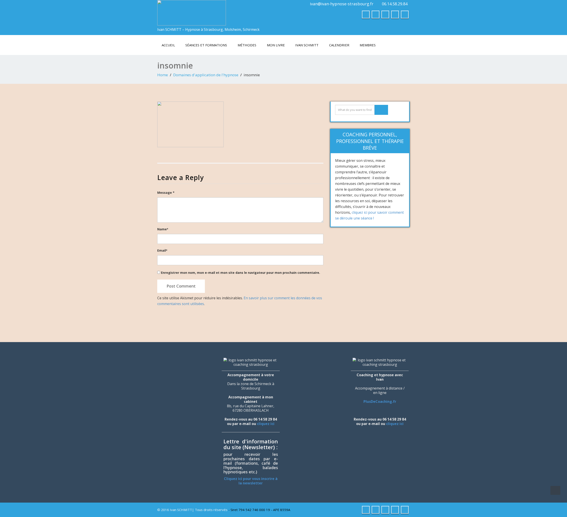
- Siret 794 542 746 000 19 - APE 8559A (259, 509)
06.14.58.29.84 (395, 3)
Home (162, 74)
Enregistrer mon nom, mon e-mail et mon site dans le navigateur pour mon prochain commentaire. (240, 272)
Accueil (168, 45)
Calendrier (339, 45)
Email (162, 250)
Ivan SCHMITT (306, 45)
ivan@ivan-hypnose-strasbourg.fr (341, 3)
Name (162, 229)
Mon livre (276, 45)
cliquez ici (265, 423)
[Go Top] (555, 490)
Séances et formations (206, 45)
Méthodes (247, 45)
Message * (166, 192)
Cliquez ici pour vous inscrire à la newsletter (251, 481)
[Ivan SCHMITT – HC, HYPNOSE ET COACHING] (191, 12)
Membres (368, 45)
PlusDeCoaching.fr (379, 401)
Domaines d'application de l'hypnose (205, 74)
